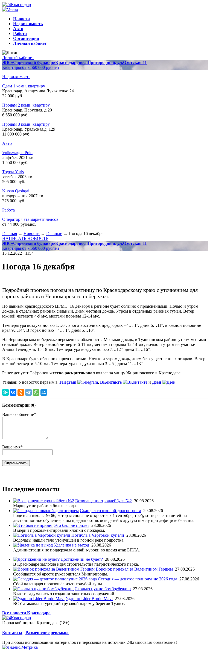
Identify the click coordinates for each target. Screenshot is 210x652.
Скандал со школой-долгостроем (110, 510)
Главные (54, 233)
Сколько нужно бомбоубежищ (103, 588)
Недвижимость (16, 76)
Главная (9, 233)
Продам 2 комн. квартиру (26, 105)
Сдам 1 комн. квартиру (23, 86)
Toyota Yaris (13, 171)
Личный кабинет (18, 57)
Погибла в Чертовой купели (97, 535)
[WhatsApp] (36, 392)
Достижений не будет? (82, 559)
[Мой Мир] (43, 392)
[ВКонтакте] (13, 392)
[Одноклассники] (21, 392)
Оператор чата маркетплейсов (30, 219)
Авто (7, 143)
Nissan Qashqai (15, 191)
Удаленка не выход (71, 545)
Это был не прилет (71, 525)
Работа (8, 210)
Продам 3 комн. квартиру (26, 124)
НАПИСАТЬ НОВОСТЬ (25, 238)
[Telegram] (28, 392)
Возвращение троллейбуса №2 (103, 500)
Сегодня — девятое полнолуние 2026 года (137, 579)
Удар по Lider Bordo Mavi (89, 598)
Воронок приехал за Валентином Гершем (134, 569)
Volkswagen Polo (17, 152)
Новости (32, 233)
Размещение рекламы (47, 632)
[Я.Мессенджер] (5, 392)
